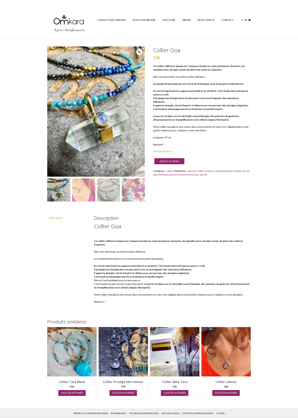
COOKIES (220, 413)
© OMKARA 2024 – (119, 413)
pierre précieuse (178, 174)
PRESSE (186, 19)
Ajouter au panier (169, 161)
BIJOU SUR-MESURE (144, 19)
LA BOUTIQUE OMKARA (112, 19)
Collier (200, 170)
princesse (193, 174)
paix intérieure (161, 174)
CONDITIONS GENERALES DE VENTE (198, 413)
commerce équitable (215, 170)
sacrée (203, 174)
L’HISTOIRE (168, 19)
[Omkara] (68, 24)
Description (56, 217)
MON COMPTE (206, 19)
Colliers (170, 170)
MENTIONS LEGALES (170, 413)
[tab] (67, 218)
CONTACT (227, 19)
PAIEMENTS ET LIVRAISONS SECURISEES (91, 413)
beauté (192, 170)
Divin (230, 170)
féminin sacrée (241, 170)
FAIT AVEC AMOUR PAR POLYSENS (144, 413)
